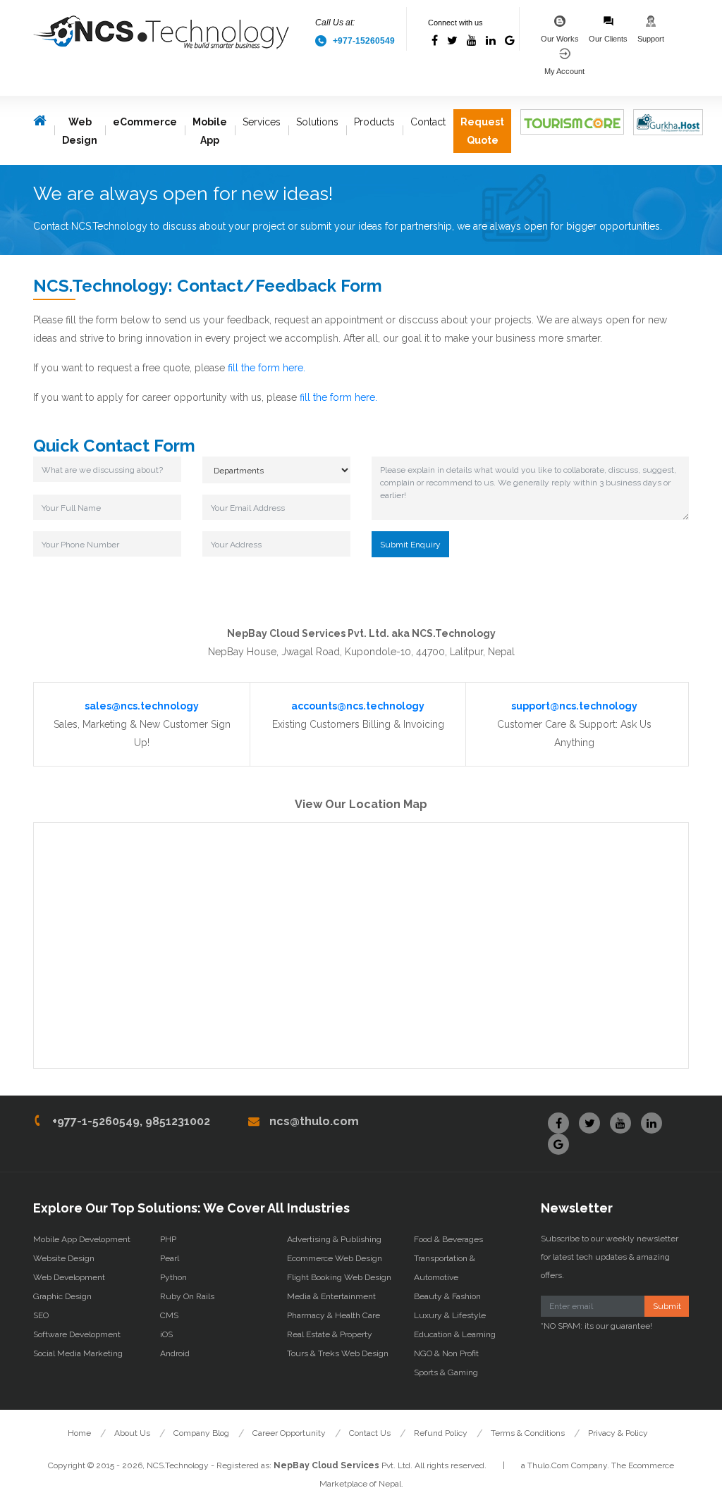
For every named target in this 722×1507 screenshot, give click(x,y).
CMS (169, 1315)
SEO (41, 1315)
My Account (564, 71)
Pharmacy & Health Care (333, 1315)
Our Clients (608, 39)
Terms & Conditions (528, 1433)
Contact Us (370, 1433)
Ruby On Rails (187, 1296)
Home (79, 1433)
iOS (166, 1334)
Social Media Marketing (78, 1353)
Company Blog (201, 1433)
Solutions (317, 122)
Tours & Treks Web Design (337, 1353)
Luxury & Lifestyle (450, 1315)
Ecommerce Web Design (334, 1258)
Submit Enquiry (410, 545)
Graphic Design (62, 1296)
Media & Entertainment (331, 1296)
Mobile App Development (81, 1239)
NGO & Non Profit (446, 1353)
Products (374, 122)
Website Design (63, 1258)
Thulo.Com (548, 1465)
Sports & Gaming (446, 1372)
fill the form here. (266, 367)
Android (175, 1353)
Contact (428, 122)
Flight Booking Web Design (339, 1277)
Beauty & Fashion (447, 1296)
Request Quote (482, 131)
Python (173, 1277)
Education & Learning (455, 1334)
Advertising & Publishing (334, 1239)
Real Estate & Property (329, 1334)
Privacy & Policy (618, 1433)
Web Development (69, 1277)
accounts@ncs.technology (357, 706)
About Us (132, 1433)
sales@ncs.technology (142, 706)
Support (650, 39)
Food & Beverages (448, 1239)
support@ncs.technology (574, 706)
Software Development (77, 1334)
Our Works (560, 39)
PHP (168, 1239)
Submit (667, 1306)
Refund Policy (440, 1433)
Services (262, 122)
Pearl (169, 1258)
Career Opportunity (289, 1433)
